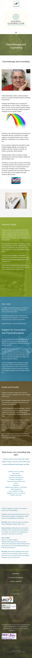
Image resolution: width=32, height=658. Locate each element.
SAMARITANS (15, 573)
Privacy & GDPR (21, 651)
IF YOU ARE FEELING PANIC (16, 577)
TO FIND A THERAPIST (16, 581)
